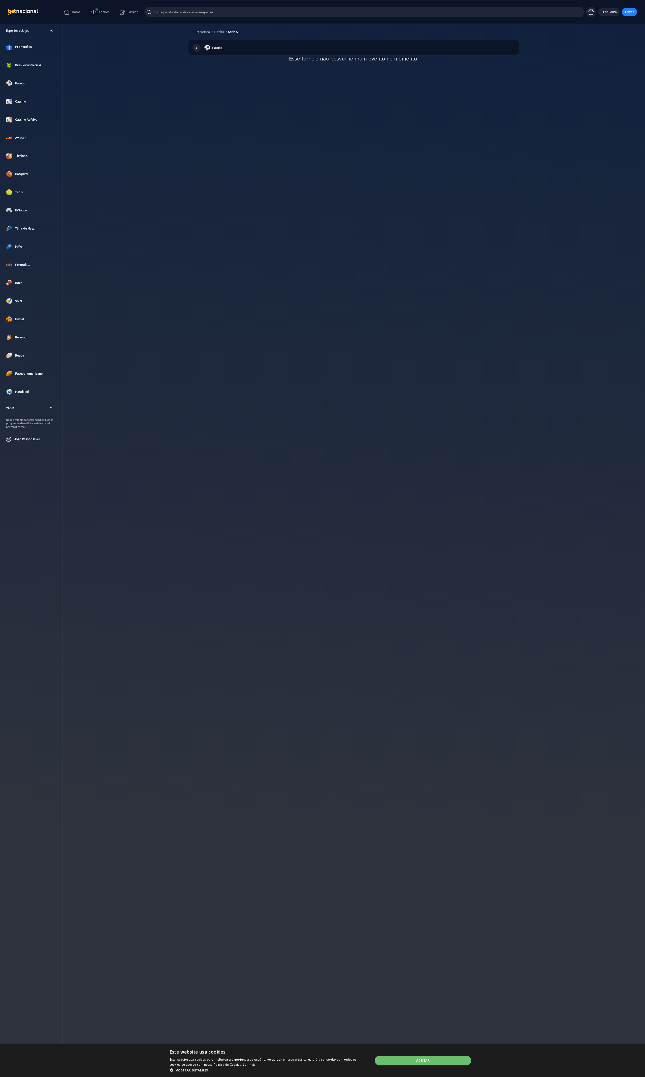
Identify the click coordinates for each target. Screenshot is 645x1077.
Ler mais (249, 1064)
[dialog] (322, 1060)
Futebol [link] (219, 32)
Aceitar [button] (423, 1060)
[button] (609, 12)
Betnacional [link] (202, 32)
